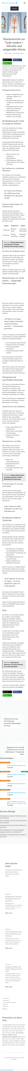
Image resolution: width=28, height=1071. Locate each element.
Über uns (5, 1006)
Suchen (14, 8)
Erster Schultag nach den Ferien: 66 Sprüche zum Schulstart (13, 934)
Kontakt (5, 1004)
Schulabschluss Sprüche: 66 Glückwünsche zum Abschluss (13, 899)
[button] (7, 60)
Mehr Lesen (8, 913)
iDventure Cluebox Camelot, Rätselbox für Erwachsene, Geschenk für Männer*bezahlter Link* (16, 774)
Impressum (6, 1000)
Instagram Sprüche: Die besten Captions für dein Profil (13, 969)
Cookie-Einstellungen (6, 1070)
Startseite (6, 998)
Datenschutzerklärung (9, 1002)
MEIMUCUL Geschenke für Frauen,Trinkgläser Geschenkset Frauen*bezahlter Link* (16, 792)
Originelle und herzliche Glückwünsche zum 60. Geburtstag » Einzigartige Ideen (14, 750)
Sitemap (4, 1009)
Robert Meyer (20, 53)
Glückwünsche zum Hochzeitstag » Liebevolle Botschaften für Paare (12, 722)
